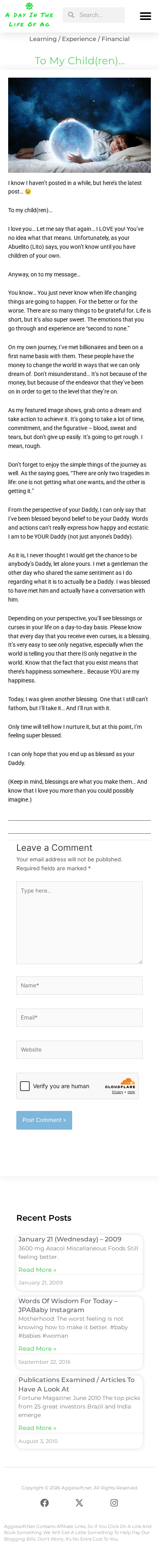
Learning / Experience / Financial (79, 39)
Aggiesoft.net (19, 1526)
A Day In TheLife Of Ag (29, 19)
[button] (146, 16)
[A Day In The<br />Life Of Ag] (29, 6)
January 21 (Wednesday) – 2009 (69, 1239)
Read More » (37, 1270)
